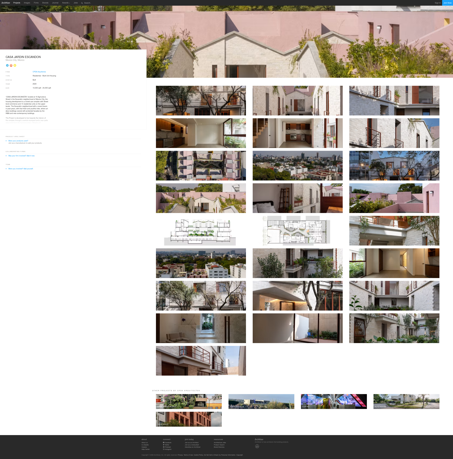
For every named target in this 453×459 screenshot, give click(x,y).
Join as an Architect (192, 442)
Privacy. (180, 455)
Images (27, 2)
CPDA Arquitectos (39, 71)
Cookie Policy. (199, 455)
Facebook (167, 442)
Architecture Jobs (220, 442)
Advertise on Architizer (192, 447)
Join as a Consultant (192, 445)
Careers (144, 447)
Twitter (166, 445)
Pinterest (167, 447)
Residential (37, 75)
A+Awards (145, 445)
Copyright (239, 455)
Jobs (76, 2)
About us (145, 442)
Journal (55, 2)
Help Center (146, 449)
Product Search (219, 445)
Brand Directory (219, 447)
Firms (36, 2)
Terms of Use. (188, 455)
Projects (16, 2)
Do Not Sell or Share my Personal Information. (220, 455)
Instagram (168, 449)
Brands (45, 2)
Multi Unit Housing (49, 75)
